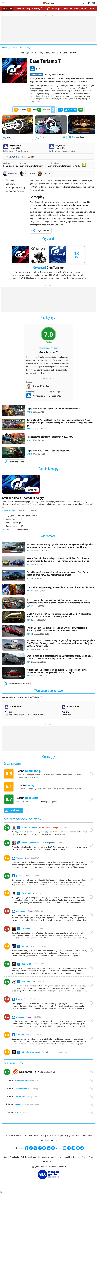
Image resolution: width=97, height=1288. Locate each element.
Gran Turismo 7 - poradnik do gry (48, 503)
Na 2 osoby (65, 78)
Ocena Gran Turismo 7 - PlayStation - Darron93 (48, 986)
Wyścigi (27, 47)
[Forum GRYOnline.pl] (53, 1148)
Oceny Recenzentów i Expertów (48, 774)
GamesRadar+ (48, 1090)
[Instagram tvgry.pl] (73, 1148)
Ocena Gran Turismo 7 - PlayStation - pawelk (48, 880)
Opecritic (48, 1073)
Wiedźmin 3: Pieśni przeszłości (18, 1135)
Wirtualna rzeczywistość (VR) (56, 81)
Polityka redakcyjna (28, 1157)
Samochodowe (44, 78)
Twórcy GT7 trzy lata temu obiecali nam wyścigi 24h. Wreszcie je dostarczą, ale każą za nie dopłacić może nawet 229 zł (48, 631)
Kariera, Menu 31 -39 (14, 526)
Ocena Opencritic (48, 800)
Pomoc (52, 1161)
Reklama (76, 1157)
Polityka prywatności (46, 1157)
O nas (5, 1157)
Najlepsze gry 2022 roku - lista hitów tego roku (48, 452)
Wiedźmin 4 (87, 1135)
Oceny (47, 53)
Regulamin (14, 1157)
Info (22, 53)
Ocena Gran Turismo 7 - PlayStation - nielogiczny (48, 916)
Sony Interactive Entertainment (33, 166)
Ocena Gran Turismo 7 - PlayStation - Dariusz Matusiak (48, 831)
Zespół (84, 1157)
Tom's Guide (48, 1098)
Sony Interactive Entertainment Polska (64, 166)
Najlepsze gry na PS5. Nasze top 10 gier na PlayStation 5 (48, 410)
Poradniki (74, 8)
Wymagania (56, 53)
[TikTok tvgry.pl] (69, 1148)
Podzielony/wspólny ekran (82, 78)
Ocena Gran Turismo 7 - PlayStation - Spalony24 (48, 969)
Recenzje (56, 8)
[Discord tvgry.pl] (78, 1148)
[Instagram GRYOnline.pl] (31, 1148)
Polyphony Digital (10, 166)
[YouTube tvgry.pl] (64, 1148)
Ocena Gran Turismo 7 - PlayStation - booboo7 (48, 951)
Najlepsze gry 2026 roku (45, 1135)
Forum (91, 8)
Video (83, 8)
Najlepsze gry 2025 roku (69, 1135)
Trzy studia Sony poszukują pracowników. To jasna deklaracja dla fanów (48, 589)
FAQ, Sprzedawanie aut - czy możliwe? (21, 516)
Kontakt (45, 1161)
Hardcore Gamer (48, 1082)
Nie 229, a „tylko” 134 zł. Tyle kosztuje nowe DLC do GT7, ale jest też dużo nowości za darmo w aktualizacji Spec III (48, 617)
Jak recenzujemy (48, 378)
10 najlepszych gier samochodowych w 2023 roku (48, 438)
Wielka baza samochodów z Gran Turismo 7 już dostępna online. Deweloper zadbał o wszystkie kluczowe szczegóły (48, 673)
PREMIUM (7, 8)
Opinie (65, 8)
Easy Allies (48, 1106)
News (33, 53)
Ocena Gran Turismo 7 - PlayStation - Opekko (48, 863)
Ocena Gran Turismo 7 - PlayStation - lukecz (48, 1004)
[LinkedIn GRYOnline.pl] (49, 1148)
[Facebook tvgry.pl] (82, 1148)
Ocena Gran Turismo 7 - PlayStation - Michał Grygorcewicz (48, 1053)
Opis (28, 53)
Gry (28, 8)
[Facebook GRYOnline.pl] (26, 1148)
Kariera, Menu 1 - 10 (14, 519)
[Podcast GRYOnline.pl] (44, 1148)
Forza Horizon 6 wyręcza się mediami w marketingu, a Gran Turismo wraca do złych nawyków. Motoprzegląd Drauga (48, 575)
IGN (48, 1114)
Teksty (40, 53)
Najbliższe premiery (48, 1140)
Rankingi (36, 8)
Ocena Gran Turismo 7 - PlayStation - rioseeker (48, 1022)
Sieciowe (56, 78)
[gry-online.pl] (48, 3)
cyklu (74, 180)
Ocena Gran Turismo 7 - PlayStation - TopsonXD (48, 898)
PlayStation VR (36, 81)
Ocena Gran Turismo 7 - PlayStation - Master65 (48, 933)
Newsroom (20, 8)
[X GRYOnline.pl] (35, 1148)
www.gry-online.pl (9, 47)
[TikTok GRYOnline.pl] (40, 1148)
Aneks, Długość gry (13, 522)
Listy (46, 8)
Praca (91, 1157)
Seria (65, 53)
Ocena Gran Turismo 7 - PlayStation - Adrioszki (48, 1039)
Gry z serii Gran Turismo (48, 262)
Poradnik (72, 53)
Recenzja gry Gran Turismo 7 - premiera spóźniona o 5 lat (48, 352)
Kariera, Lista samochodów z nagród (20, 529)
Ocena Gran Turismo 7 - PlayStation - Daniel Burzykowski (48, 846)
